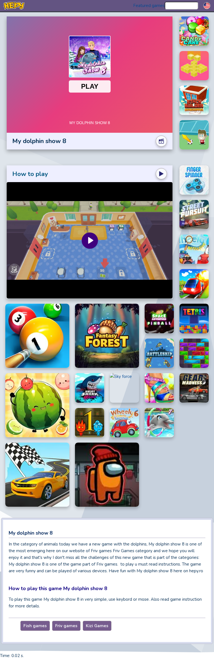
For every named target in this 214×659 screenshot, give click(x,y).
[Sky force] (124, 388)
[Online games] (14, 5)
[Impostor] (107, 475)
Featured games (149, 5)
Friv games (66, 626)
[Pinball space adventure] (159, 318)
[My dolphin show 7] (159, 423)
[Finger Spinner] (194, 180)
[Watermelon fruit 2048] (37, 405)
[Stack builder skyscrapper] (194, 100)
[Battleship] (159, 353)
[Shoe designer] (159, 388)
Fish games (35, 626)
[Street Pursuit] (194, 214)
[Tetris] (194, 318)
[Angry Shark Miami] (89, 388)
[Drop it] (194, 353)
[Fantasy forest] (107, 336)
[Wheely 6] (124, 423)
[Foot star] (194, 134)
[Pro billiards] (37, 336)
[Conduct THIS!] (194, 283)
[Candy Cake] (194, 31)
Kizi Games (97, 626)
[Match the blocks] (194, 65)
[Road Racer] (37, 475)
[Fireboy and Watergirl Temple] (89, 423)
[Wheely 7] (194, 249)
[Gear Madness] (194, 388)
